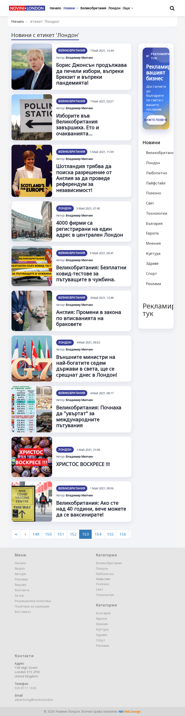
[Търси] (172, 8)
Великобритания (71, 50)
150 (48, 534)
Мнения (153, 243)
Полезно (153, 193)
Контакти (22, 590)
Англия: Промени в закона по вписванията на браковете (88, 318)
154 (98, 534)
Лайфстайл (156, 183)
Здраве (152, 263)
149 (35, 534)
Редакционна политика (33, 601)
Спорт (151, 273)
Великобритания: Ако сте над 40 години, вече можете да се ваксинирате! (91, 508)
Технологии (156, 213)
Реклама (153, 283)
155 (110, 534)
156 (122, 534)
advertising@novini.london (34, 700)
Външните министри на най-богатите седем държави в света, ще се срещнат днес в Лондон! (86, 365)
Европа (152, 233)
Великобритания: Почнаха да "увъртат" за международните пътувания (88, 416)
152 (73, 534)
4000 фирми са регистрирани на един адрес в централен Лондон (89, 228)
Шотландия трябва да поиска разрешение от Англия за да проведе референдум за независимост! (84, 178)
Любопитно (156, 172)
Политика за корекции (32, 606)
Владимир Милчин (79, 57)
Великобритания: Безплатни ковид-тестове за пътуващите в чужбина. (91, 273)
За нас (19, 595)
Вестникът (23, 612)
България (154, 223)
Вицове (20, 584)
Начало (17, 21)
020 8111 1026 (25, 688)
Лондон (64, 208)
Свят (150, 203)
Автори (20, 574)
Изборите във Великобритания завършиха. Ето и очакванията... (77, 124)
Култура (153, 253)
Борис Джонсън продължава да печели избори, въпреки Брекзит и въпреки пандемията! (91, 73)
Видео (20, 568)
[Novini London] (27, 8)
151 (60, 534)
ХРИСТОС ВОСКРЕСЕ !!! (83, 463)
